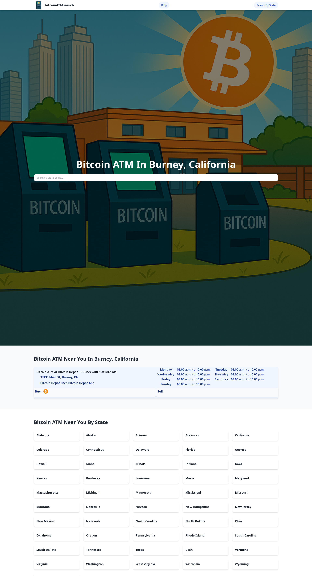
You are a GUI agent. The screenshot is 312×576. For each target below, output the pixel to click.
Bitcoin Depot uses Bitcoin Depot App (67, 383)
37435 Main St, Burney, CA (59, 377)
